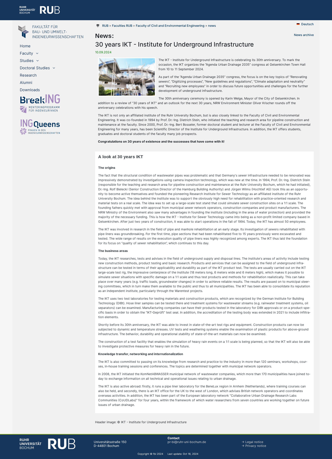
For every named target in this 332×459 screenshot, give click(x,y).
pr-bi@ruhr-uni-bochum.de (187, 442)
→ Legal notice (252, 442)
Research (28, 75)
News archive (304, 35)
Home (25, 46)
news (212, 26)
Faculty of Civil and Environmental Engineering (170, 26)
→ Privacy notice (254, 446)
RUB (105, 26)
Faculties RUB (122, 26)
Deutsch (307, 24)
